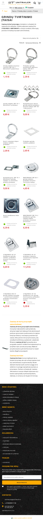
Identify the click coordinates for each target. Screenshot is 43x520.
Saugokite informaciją (10, 437)
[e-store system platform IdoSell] (21, 518)
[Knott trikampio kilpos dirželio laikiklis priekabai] (11, 132)
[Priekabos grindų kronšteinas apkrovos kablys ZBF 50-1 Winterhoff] (31, 56)
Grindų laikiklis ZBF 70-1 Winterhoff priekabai (11, 104)
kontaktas (6, 403)
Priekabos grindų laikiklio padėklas (29, 142)
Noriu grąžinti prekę (9, 400)
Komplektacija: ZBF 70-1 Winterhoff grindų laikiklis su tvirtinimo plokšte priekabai (11, 180)
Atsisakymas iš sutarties (11, 453)
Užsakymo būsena (9, 391)
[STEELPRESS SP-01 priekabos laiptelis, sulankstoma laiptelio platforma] (31, 245)
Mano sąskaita (8, 407)
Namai (14, 11)
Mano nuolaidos (8, 426)
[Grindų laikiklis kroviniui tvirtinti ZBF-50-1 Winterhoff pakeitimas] (11, 56)
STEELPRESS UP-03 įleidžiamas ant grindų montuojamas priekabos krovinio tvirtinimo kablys (31, 297)
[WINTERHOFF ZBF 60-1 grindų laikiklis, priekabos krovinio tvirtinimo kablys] (31, 168)
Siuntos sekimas (8, 394)
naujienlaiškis (7, 429)
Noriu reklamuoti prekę (11, 397)
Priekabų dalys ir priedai (25, 11)
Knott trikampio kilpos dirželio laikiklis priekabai (11, 143)
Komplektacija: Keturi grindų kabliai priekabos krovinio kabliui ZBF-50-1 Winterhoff (31, 106)
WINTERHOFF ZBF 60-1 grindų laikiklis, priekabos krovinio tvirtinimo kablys (30, 180)
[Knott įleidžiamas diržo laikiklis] (11, 206)
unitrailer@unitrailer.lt (13, 499)
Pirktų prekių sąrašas (10, 420)
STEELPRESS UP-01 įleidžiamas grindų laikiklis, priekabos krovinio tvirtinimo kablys (9, 257)
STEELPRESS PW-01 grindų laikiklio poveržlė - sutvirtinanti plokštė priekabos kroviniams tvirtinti (11, 297)
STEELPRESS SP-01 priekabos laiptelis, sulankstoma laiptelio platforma (30, 257)
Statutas (6, 447)
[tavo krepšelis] (39, 3)
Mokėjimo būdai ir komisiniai (12, 444)
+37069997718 (10, 503)
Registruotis (7, 411)
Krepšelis (6, 414)
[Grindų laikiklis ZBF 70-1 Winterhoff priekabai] (11, 94)
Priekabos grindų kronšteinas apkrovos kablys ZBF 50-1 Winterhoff (30, 68)
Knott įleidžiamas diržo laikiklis (11, 216)
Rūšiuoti (21, 43)
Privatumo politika (9, 450)
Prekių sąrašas (8, 417)
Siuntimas (6, 441)
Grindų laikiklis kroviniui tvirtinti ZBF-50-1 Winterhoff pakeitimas (11, 67)
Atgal (5, 11)
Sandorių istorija (9, 423)
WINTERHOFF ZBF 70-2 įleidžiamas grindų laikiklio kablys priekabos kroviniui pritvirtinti (30, 218)
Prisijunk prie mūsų (10, 466)
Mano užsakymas (9, 387)
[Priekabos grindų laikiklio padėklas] (31, 132)
